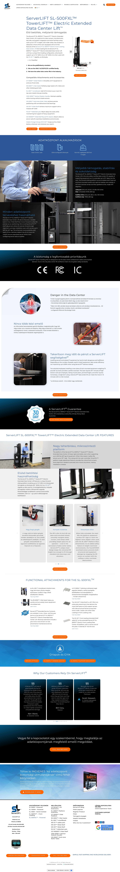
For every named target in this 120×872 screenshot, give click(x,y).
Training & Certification (71, 4)
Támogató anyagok (79, 816)
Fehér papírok (78, 809)
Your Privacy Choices (63, 870)
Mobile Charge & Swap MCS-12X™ (37, 122)
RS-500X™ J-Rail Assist (33, 86)
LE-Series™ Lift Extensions (56, 808)
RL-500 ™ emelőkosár (33, 91)
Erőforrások (84, 4)
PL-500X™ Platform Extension (58, 811)
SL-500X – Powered (36, 807)
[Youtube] (98, 822)
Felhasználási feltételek (68, 864)
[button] (24, 4)
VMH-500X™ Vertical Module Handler (38, 96)
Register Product (79, 812)
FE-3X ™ (31, 57)
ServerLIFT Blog (78, 807)
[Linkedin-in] (101, 822)
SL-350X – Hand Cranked (37, 812)
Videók (75, 820)
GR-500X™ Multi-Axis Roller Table (36, 101)
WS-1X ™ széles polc (58, 822)
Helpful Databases (79, 818)
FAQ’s (75, 814)
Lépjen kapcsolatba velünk (24, 7)
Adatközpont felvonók (23, 4)
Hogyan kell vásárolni (40, 4)
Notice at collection (51, 870)
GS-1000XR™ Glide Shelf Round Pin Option (39, 117)
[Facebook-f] (103, 822)
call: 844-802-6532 (60, 749)
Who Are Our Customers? (82, 823)
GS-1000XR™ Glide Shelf (59, 831)
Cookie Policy (59, 864)
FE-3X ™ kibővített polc (33, 111)
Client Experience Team (103, 808)
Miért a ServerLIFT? (55, 4)
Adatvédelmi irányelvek (51, 864)
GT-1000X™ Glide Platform (34, 81)
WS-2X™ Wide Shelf (58, 825)
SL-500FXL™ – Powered (37, 817)
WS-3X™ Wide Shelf (32, 106)
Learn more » (33, 606)
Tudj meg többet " (34, 596)
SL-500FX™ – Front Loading (35, 814)
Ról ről (93, 4)
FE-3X (48, 485)
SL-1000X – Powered (36, 809)
